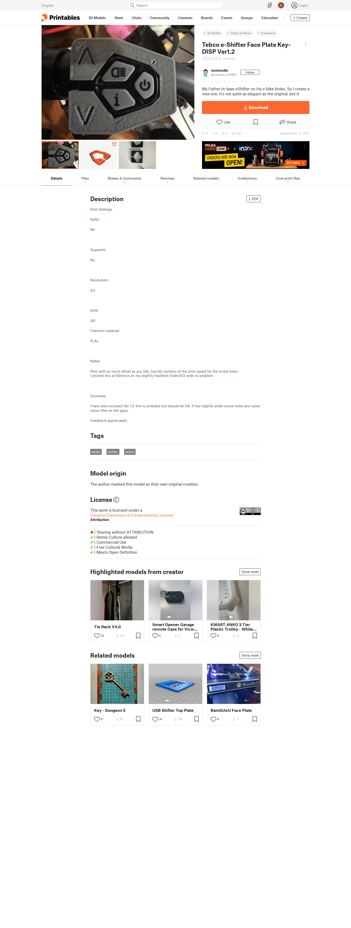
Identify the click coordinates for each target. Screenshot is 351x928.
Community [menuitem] (160, 18)
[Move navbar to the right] (283, 18)
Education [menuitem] (269, 18)
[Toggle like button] (97, 635)
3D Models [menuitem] (97, 18)
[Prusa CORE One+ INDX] (255, 155)
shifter (113, 452)
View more (250, 571)
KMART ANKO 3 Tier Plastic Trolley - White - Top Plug (233, 626)
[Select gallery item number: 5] (183, 701)
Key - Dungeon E (110, 710)
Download (258, 107)
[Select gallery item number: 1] (169, 617)
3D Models (214, 33)
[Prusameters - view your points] (281, 5)
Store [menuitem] (118, 18)
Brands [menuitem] (207, 18)
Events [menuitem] (226, 18)
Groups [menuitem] (247, 18)
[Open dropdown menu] (305, 44)
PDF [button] (255, 199)
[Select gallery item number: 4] (181, 617)
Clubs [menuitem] (136, 18)
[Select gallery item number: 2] (174, 617)
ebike (95, 452)
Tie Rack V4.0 (107, 626)
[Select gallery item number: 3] (178, 617)
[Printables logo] (61, 18)
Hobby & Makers (240, 33)
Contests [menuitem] (185, 18)
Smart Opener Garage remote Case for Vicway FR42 (175, 626)
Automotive (268, 33)
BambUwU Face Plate (231, 710)
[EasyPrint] (269, 5)
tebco (129, 452)
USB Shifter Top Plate (173, 710)
